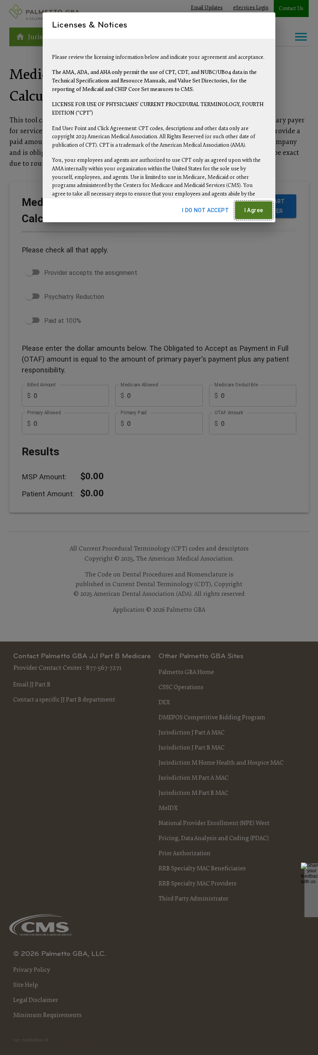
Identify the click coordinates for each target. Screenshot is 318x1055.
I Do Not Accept (205, 210)
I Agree (253, 210)
